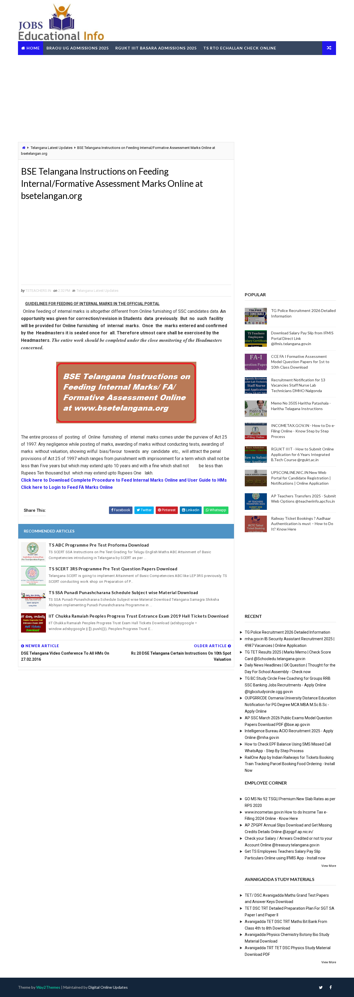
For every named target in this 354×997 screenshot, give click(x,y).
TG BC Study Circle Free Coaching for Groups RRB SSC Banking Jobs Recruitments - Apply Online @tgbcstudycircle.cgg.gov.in (287, 685)
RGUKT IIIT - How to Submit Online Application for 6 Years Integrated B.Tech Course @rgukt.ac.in (302, 454)
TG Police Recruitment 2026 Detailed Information (287, 632)
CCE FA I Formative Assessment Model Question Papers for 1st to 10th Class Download (300, 361)
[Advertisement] (177, 98)
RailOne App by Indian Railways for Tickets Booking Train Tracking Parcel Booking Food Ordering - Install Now (290, 764)
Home (33, 48)
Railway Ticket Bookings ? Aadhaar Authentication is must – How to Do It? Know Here (302, 523)
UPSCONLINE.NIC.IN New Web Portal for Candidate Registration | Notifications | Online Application (301, 478)
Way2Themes (48, 987)
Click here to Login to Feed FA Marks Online (67, 487)
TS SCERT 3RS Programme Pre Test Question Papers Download (113, 568)
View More (328, 866)
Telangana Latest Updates (51, 148)
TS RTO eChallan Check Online (239, 48)
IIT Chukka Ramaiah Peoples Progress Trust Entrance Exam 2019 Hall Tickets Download (138, 615)
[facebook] (330, 987)
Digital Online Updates (108, 987)
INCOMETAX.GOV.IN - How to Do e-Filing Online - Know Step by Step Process (303, 431)
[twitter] (321, 987)
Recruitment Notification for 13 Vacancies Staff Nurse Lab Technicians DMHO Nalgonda (298, 385)
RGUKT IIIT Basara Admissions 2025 (156, 48)
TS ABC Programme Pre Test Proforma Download (99, 544)
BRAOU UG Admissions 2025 (77, 48)
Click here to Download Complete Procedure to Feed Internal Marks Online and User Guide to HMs (124, 480)
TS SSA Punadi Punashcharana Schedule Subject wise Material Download (123, 592)
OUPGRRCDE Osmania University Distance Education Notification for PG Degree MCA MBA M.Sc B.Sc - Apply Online (290, 704)
